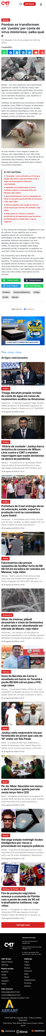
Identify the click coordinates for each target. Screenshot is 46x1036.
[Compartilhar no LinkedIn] (23, 52)
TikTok (3, 984)
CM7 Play (4, 965)
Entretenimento (29, 980)
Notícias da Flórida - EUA (13, 889)
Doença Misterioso (22, 292)
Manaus (6, 672)
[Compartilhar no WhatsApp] (4, 52)
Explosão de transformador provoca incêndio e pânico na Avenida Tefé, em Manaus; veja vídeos (20, 190)
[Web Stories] (20, 4)
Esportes (27, 986)
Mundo (6, 20)
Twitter (3, 975)
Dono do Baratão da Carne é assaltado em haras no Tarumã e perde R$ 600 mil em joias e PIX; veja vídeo (23, 199)
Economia (27, 983)
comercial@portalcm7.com (11, 995)
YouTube (4, 978)
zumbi (5, 297)
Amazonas (7, 615)
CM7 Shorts (29, 4)
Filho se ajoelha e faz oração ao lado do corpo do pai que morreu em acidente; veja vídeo (22, 207)
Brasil (5, 728)
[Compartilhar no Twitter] (29, 52)
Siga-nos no (17, 309)
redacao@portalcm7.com (10, 992)
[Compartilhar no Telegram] (17, 52)
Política (6, 388)
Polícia (5, 558)
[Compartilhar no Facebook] (10, 52)
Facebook (5, 972)
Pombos (6, 292)
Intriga (36, 292)
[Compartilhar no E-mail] (35, 52)
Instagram (5, 981)
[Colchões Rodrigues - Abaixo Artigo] (23, 330)
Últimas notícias (7, 962)
